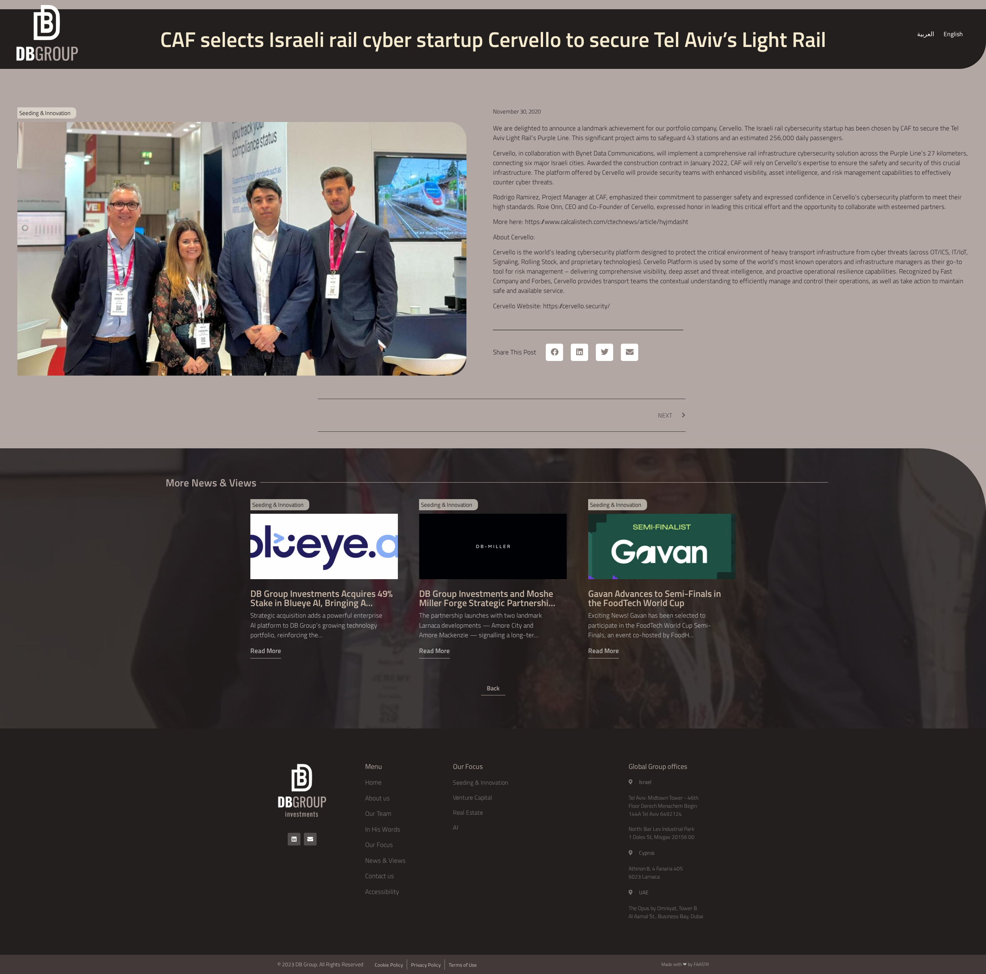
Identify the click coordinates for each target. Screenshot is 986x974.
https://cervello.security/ (576, 306)
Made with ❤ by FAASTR (685, 964)
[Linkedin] (294, 839)
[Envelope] (310, 839)
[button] (554, 352)
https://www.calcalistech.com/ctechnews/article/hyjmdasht (606, 222)
